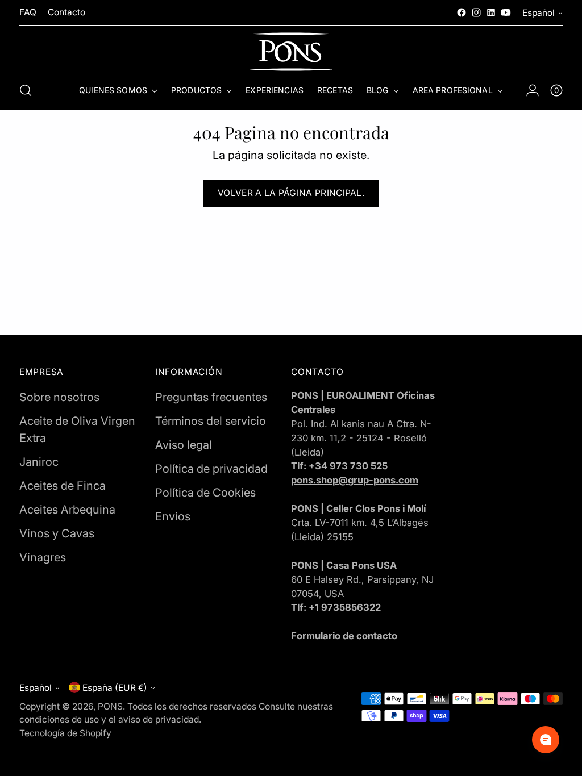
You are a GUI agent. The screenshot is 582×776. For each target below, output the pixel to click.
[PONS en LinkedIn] (491, 12)
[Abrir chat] (545, 739)
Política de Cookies (205, 492)
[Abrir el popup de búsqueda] (25, 90)
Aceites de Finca (62, 486)
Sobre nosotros (59, 397)
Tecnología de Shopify (65, 733)
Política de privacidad (211, 468)
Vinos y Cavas (56, 533)
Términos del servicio (210, 421)
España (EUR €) (114, 687)
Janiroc (39, 462)
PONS (110, 706)
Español (538, 12)
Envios (172, 516)
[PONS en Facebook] (461, 12)
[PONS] (291, 51)
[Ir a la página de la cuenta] (532, 90)
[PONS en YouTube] (506, 12)
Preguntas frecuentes (211, 397)
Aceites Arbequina (67, 509)
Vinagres (42, 557)
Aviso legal (183, 445)
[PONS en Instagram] (476, 12)
